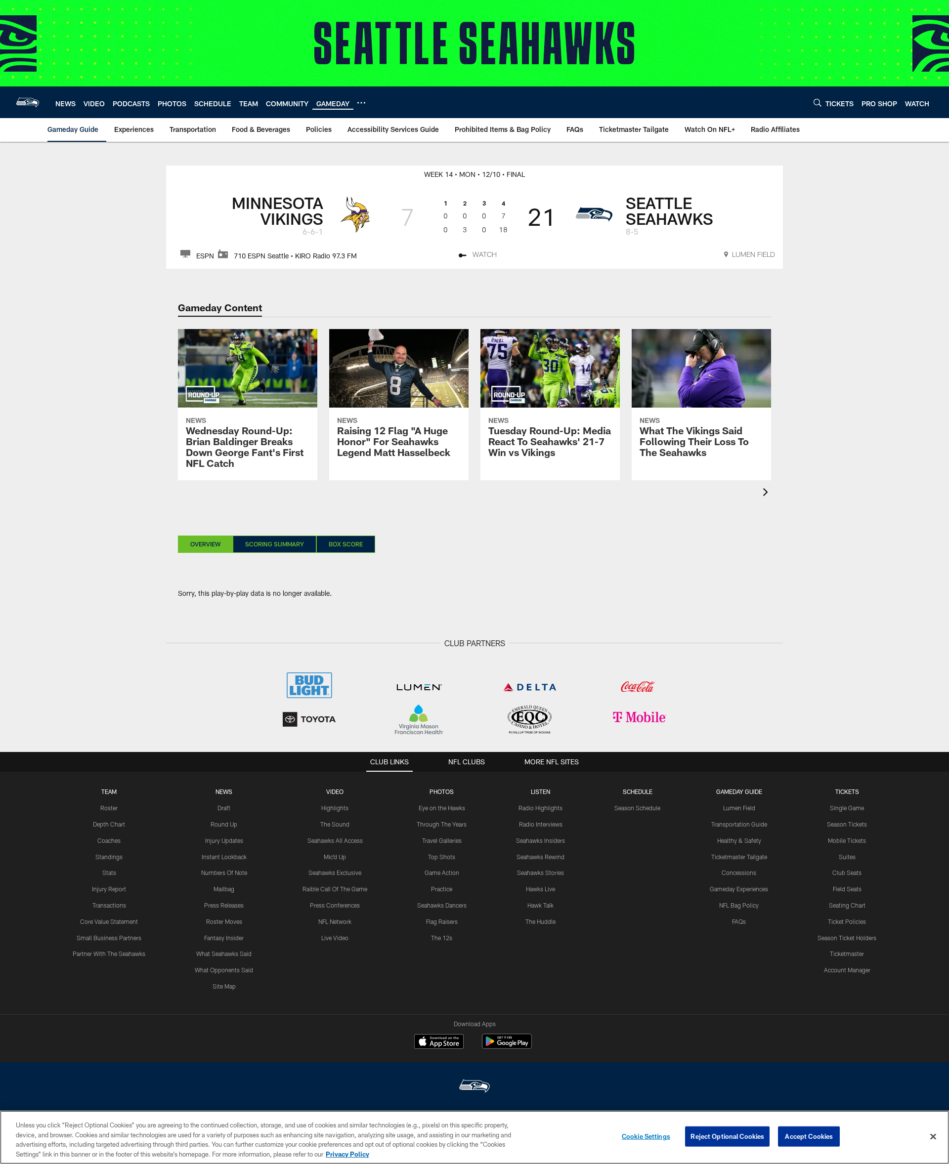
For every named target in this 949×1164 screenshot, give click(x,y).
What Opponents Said (224, 969)
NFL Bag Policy (739, 905)
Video (335, 791)
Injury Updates (224, 840)
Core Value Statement (109, 921)
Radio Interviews (540, 824)
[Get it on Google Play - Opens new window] (507, 1046)
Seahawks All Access (335, 840)
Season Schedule (637, 807)
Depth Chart (109, 824)
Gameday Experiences (739, 888)
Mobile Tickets (847, 840)
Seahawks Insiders (540, 840)
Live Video (334, 937)
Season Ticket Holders (847, 937)
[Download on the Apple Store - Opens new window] (439, 1042)
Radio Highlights (540, 807)
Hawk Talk (540, 905)
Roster (109, 807)
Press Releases (224, 905)
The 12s (441, 937)
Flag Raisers (442, 921)
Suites (847, 856)
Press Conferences (335, 905)
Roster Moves (224, 921)
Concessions (739, 872)
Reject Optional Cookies (727, 1136)
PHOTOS (442, 791)
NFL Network (334, 921)
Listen (540, 791)
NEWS (224, 791)
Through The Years (442, 824)
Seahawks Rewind (540, 856)
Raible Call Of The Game (334, 888)
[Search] (817, 102)
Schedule (637, 791)
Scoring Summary (274, 543)
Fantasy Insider (224, 937)
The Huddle (540, 921)
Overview (205, 543)
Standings (109, 856)
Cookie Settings (646, 1136)
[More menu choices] (361, 103)
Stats (109, 872)
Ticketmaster (847, 953)
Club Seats (847, 872)
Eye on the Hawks (442, 807)
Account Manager (847, 969)
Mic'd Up (335, 856)
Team (109, 791)
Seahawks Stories (540, 872)
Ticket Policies (847, 921)
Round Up (224, 824)
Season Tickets (847, 824)
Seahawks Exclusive (334, 872)
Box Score (346, 543)
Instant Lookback (224, 856)
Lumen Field (739, 807)
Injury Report (109, 888)
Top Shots (441, 856)
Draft (223, 807)
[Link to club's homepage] (28, 102)
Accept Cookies (809, 1136)
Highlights (334, 807)
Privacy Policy (347, 1154)
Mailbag (224, 888)
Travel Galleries (442, 840)
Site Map (224, 986)
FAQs (739, 921)
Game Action (442, 872)
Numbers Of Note (224, 872)
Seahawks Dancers (442, 905)
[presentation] (767, 493)
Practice (441, 888)
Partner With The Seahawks (109, 953)
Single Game (847, 807)
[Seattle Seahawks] (474, 1087)
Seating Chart (847, 905)
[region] (474, 1137)
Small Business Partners (109, 937)
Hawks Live (540, 888)
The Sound (334, 824)
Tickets (847, 791)
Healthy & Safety (739, 840)
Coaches (109, 840)
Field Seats (847, 888)
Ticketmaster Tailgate (739, 856)
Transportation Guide (739, 824)
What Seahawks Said (224, 953)
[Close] (933, 1136)
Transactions (109, 905)
